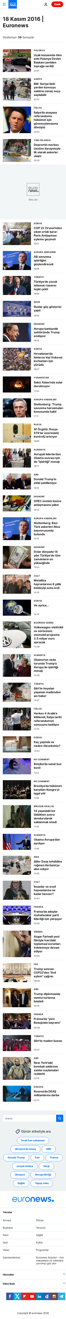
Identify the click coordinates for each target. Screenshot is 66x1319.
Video (6, 1249)
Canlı (57, 4)
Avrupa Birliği (43, 1174)
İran (37, 1157)
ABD (48, 1148)
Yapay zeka (42, 1183)
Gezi (5, 1242)
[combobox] (33, 1118)
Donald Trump (16, 1157)
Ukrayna (20, 1174)
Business (8, 1227)
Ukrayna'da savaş (25, 1148)
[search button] (59, 1118)
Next (5, 1234)
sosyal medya (25, 1165)
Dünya (39, 1220)
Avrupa (7, 1220)
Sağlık (21, 1183)
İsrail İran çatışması (33, 1140)
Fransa (54, 1157)
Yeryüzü (40, 1227)
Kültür (39, 1242)
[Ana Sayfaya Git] (12, 4)
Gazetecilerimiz (11, 1257)
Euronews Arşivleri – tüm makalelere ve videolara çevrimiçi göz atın (50, 1260)
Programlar (42, 1249)
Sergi (46, 1165)
